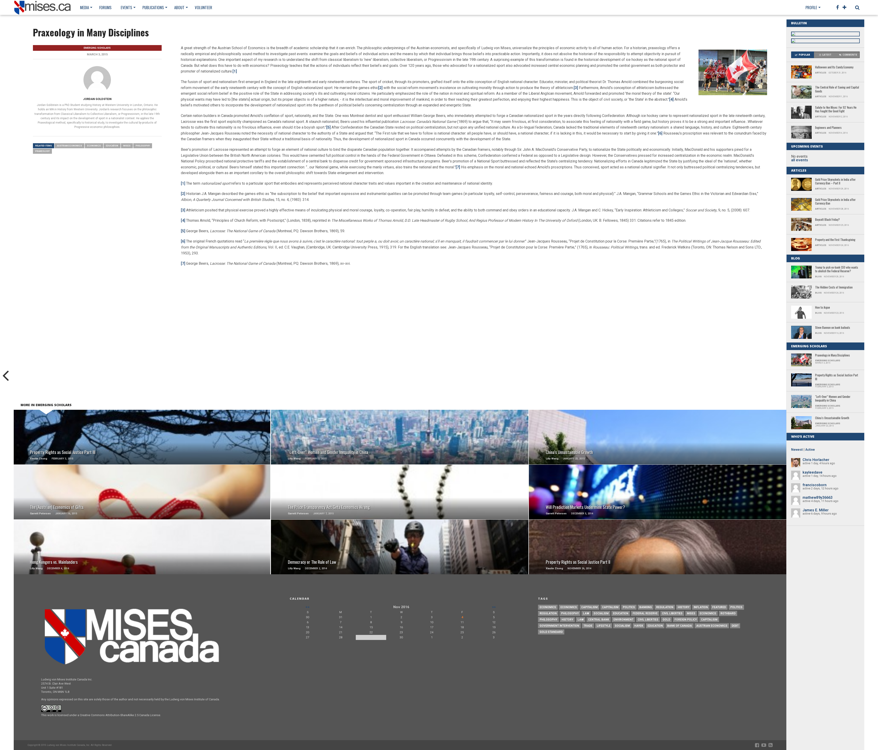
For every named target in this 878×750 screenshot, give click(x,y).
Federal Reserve (645, 613)
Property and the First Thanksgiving (835, 240)
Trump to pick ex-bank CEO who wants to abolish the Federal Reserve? (836, 269)
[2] (380, 88)
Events (126, 7)
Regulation (664, 607)
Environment (623, 619)
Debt (735, 625)
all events (799, 160)
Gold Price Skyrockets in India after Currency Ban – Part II (835, 181)
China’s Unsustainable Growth (832, 418)
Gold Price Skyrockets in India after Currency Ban (835, 201)
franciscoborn (815, 485)
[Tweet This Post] (142, 442)
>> (494, 607)
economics (708, 613)
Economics (94, 145)
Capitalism (589, 607)
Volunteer (203, 7)
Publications (153, 7)
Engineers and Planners (828, 128)
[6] (660, 133)
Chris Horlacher (816, 460)
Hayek (638, 625)
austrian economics (69, 145)
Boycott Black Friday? (827, 220)
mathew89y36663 (817, 497)
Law (586, 613)
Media (84, 7)
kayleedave (812, 472)
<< (307, 607)
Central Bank (598, 619)
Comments (850, 54)
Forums (105, 7)
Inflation (701, 607)
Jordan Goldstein (97, 99)
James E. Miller (816, 510)
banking (645, 607)
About (179, 7)
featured (719, 607)
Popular (804, 54)
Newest (797, 450)
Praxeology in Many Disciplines (832, 355)
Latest (826, 54)
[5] (183, 231)
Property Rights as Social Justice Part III (836, 377)
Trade (588, 625)
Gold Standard (551, 632)
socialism (622, 625)
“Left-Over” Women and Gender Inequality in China (832, 398)
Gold (666, 619)
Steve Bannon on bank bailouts (832, 328)
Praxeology (42, 151)
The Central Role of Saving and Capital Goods (837, 89)
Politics (629, 607)
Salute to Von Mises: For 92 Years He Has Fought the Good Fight (836, 109)
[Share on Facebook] (132, 442)
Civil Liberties (672, 613)
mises (127, 145)
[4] (671, 99)
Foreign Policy (686, 619)
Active (810, 450)
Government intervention (559, 625)
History (683, 607)
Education (112, 145)
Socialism (601, 613)
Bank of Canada (679, 625)
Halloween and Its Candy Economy (834, 67)
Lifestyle (603, 625)
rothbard (728, 613)
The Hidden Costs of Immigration (834, 287)
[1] (235, 71)
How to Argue (822, 308)
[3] (576, 88)
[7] (458, 167)
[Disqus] (474, 335)
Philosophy (143, 145)
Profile (811, 7)
